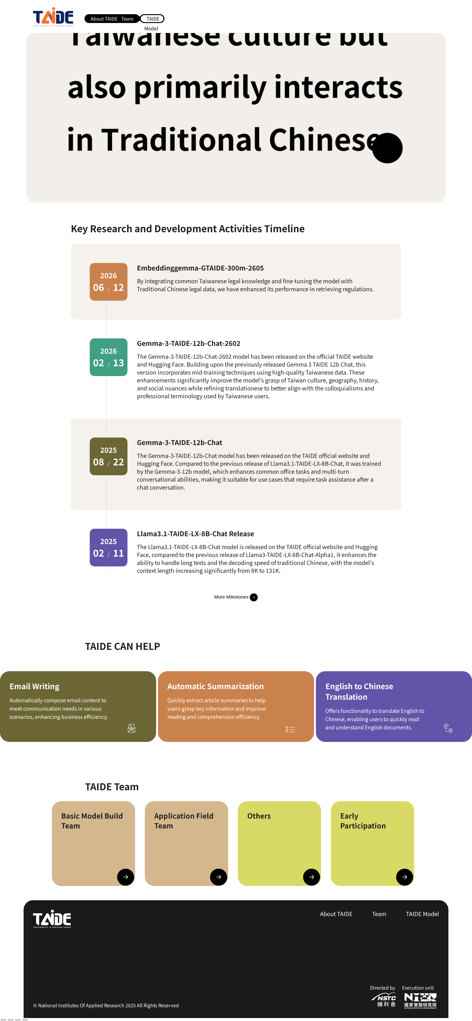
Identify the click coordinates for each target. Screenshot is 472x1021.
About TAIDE (104, 18)
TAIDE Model (422, 914)
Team (127, 18)
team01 (3, 1020)
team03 (18, 1020)
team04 (25, 1020)
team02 (10, 1020)
